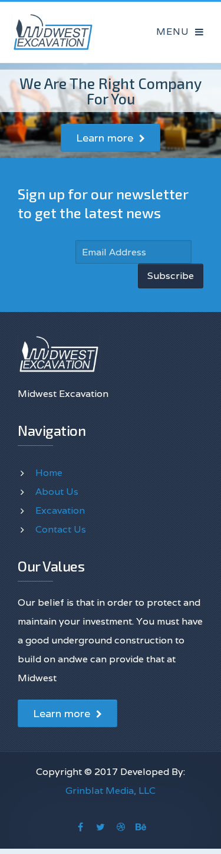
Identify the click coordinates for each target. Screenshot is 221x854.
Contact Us (60, 529)
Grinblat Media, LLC (110, 790)
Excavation (60, 510)
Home (48, 473)
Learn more (106, 137)
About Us (56, 491)
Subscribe (170, 276)
